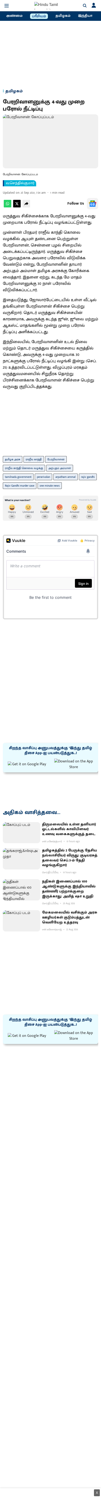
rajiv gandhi (88, 477)
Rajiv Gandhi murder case (19, 485)
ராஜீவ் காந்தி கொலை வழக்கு (24, 468)
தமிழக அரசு (12, 459)
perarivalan (43, 477)
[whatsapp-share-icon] (7, 206)
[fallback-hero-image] (21, 832)
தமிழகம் (62, 15)
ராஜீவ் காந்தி (34, 459)
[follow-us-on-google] (92, 203)
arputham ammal (65, 477)
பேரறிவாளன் (56, 459)
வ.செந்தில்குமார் (20, 183)
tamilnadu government (18, 477)
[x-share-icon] (17, 206)
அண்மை (14, 15)
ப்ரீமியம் (39, 16)
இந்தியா (85, 15)
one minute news (50, 485)
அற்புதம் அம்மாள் (59, 468)
